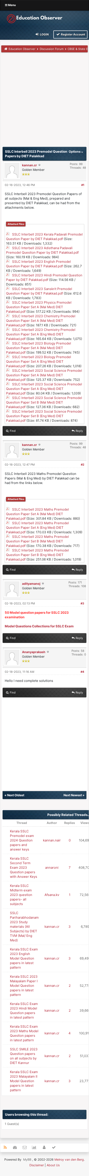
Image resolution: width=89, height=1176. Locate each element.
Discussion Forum (52, 49)
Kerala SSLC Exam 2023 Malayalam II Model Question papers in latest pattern (24, 1081)
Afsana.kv (51, 895)
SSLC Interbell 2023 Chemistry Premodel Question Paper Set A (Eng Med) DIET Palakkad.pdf (40, 334)
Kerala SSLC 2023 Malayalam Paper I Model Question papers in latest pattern (24, 985)
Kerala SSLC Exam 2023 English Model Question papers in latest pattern (24, 958)
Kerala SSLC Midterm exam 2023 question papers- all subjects (21, 895)
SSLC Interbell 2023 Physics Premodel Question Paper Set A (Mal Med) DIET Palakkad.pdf (39, 307)
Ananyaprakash (33, 652)
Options (75, 151)
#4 (82, 671)
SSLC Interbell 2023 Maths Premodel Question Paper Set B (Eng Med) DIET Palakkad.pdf (37, 554)
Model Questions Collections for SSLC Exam (39, 626)
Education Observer (22, 49)
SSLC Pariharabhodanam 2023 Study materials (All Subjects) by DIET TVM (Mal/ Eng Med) (24, 926)
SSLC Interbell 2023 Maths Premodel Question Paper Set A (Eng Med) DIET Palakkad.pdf (37, 527)
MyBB (27, 1159)
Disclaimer (36, 1165)
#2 (82, 464)
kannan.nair (52, 840)
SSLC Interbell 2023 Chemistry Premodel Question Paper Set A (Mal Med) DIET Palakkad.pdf (40, 320)
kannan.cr (29, 165)
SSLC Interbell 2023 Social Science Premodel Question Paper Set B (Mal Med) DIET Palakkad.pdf (44, 402)
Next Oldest (15, 795)
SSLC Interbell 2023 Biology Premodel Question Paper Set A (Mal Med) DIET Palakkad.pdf (38, 347)
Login (44, 34)
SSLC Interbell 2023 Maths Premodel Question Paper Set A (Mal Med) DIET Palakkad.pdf (37, 514)
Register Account (72, 34)
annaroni (52, 867)
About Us (53, 1165)
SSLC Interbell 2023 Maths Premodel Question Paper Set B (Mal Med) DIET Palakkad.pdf (37, 541)
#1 (82, 185)
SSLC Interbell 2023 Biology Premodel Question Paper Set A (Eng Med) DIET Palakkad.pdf (38, 361)
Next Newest (73, 795)
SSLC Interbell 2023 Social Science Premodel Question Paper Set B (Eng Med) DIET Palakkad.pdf (44, 416)
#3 (82, 603)
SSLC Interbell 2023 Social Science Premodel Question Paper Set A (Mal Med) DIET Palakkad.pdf (44, 375)
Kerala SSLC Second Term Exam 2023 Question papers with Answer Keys (23, 867)
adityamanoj (31, 583)
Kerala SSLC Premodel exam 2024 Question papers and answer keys (22, 840)
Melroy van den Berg (69, 1159)
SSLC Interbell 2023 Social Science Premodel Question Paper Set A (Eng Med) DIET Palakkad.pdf (44, 388)
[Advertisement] (44, 101)
